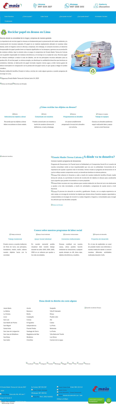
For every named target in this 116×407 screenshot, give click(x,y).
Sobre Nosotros (9, 16)
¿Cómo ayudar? (27, 16)
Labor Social (44, 16)
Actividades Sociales (101, 16)
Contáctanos (8, 21)
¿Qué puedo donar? (83, 16)
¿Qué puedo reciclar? (65, 16)
